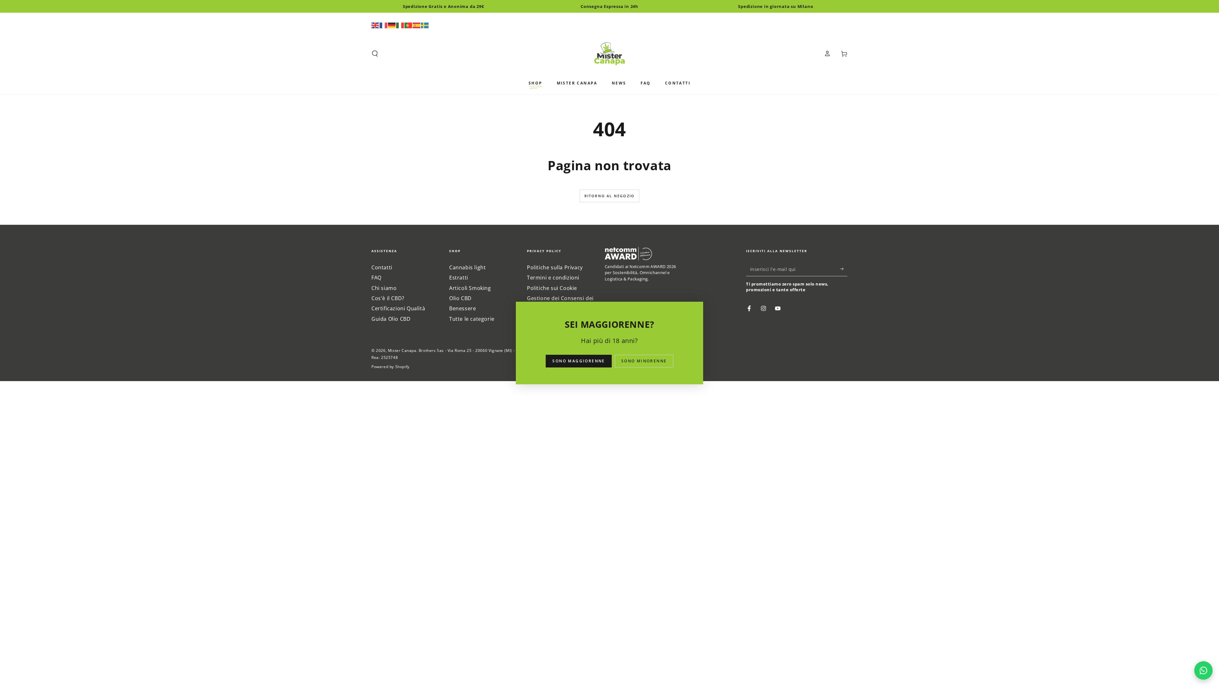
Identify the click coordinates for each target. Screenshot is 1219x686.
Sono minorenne (644, 361)
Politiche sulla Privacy (555, 267)
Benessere (462, 308)
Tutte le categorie (472, 318)
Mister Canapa (402, 350)
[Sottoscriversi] (844, 269)
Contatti (381, 267)
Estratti (458, 277)
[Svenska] (425, 24)
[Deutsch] (392, 24)
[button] (375, 54)
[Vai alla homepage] (609, 54)
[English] (375, 24)
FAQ (376, 277)
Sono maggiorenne (578, 361)
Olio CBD (460, 298)
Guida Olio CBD (390, 318)
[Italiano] (400, 24)
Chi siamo (383, 288)
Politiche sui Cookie (552, 288)
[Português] (408, 24)
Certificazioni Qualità (398, 308)
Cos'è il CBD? (387, 298)
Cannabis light (467, 267)
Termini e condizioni (553, 277)
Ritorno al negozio (609, 195)
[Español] (417, 24)
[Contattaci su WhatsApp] (1203, 670)
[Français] (384, 24)
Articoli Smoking (470, 288)
